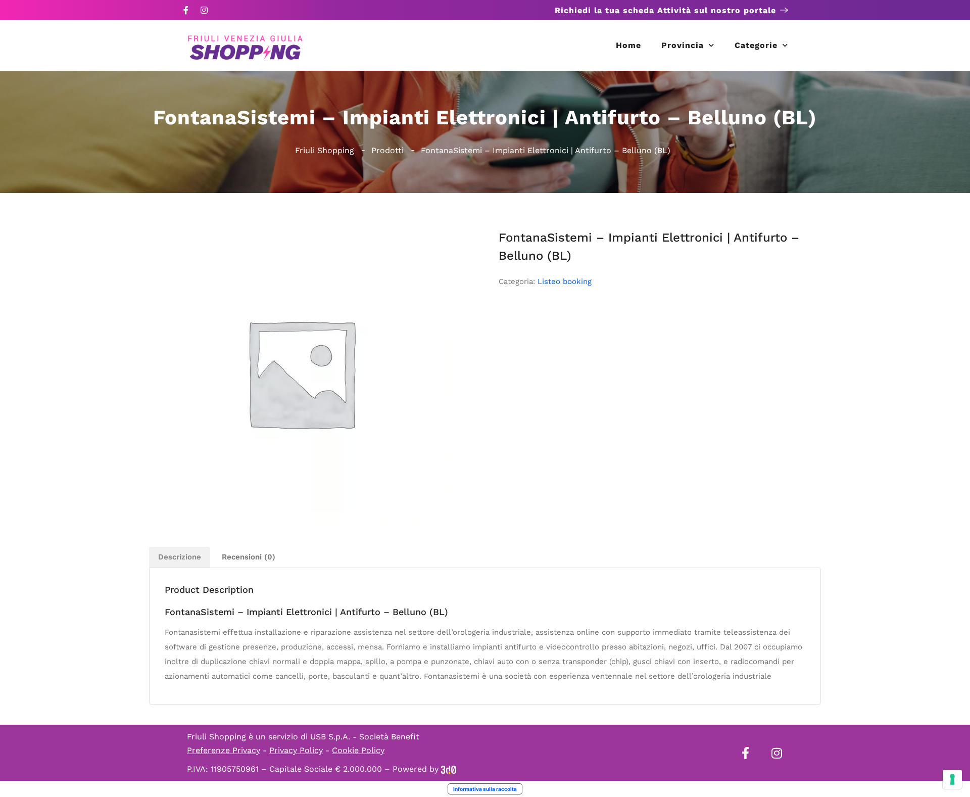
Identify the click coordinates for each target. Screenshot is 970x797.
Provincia (682, 45)
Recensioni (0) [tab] (248, 556)
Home (628, 45)
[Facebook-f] (186, 10)
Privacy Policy (296, 750)
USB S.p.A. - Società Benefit (364, 736)
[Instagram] (204, 10)
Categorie (756, 45)
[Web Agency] (448, 769)
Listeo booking (565, 281)
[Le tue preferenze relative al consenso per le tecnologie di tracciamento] (952, 779)
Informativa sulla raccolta (485, 789)
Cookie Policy (358, 750)
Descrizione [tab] (179, 556)
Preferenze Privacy (223, 750)
